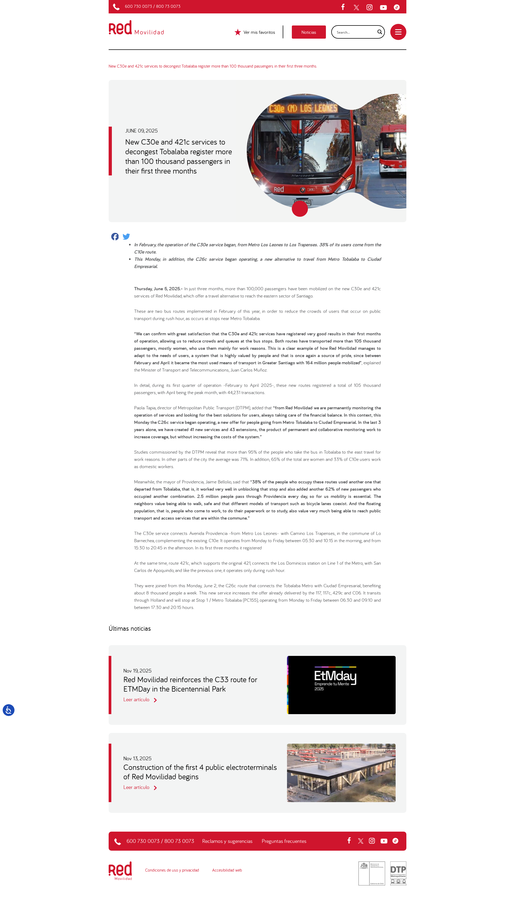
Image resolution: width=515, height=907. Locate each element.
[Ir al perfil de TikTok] (398, 7)
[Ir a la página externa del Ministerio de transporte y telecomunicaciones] (371, 872)
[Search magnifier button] (378, 32)
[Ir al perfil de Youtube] (384, 7)
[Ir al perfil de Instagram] (370, 7)
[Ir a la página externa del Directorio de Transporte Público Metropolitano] (398, 872)
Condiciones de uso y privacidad (172, 870)
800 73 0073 (168, 6)
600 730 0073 (138, 6)
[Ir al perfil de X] (357, 7)
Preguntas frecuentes (284, 841)
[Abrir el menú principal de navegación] (398, 32)
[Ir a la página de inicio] (142, 23)
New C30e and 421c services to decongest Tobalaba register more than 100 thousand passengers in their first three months (213, 66)
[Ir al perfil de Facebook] (344, 7)
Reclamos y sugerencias (227, 841)
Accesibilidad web (227, 870)
